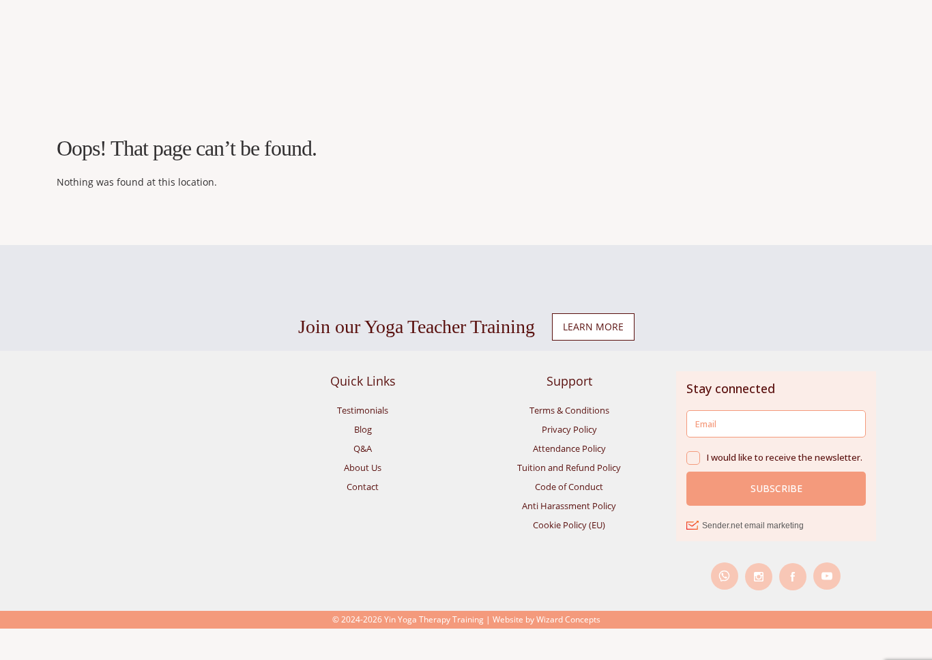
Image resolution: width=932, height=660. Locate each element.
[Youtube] (827, 576)
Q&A (362, 448)
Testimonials (362, 410)
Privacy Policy (569, 429)
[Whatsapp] (724, 576)
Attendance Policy (569, 448)
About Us (362, 467)
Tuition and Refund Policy (569, 467)
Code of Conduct (569, 486)
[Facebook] (792, 576)
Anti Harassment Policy (569, 506)
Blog (363, 429)
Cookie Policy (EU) (569, 525)
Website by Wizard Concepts (546, 619)
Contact (363, 486)
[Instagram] (758, 576)
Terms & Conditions (569, 410)
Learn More (593, 326)
